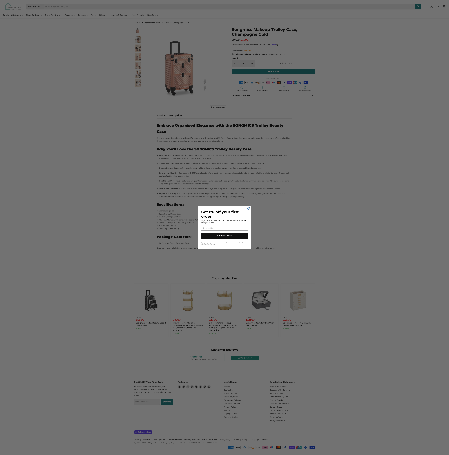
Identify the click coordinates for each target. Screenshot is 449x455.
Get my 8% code (224, 236)
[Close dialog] (249, 208)
